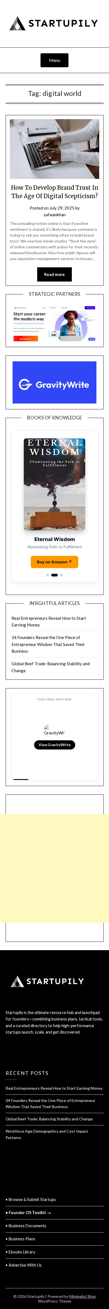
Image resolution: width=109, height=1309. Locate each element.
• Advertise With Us (24, 1265)
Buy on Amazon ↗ (54, 561)
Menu (54, 60)
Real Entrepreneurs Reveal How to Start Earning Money (54, 1088)
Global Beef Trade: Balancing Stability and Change (49, 1118)
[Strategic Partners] (54, 320)
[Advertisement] (54, 835)
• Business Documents (26, 1225)
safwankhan (55, 214)
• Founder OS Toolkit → (28, 1212)
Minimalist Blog (82, 1296)
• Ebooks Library (20, 1252)
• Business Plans (20, 1238)
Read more (54, 274)
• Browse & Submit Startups (31, 1199)
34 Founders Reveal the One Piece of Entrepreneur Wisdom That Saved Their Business (48, 644)
